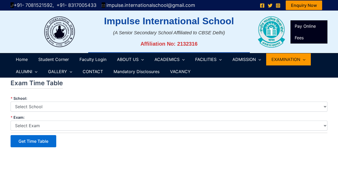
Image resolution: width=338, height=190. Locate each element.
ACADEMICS (167, 59)
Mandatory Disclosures (136, 71)
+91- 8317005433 (79, 5)
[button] (304, 5)
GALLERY (57, 71)
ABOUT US (128, 59)
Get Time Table (33, 141)
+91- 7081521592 (33, 5)
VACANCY (180, 71)
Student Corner (53, 59)
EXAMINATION (285, 59)
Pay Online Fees (305, 31)
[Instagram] (278, 5)
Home (22, 59)
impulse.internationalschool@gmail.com (150, 5)
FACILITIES (206, 59)
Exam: (18, 117)
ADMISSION (244, 59)
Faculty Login (92, 59)
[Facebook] (262, 5)
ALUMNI (24, 71)
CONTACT (93, 71)
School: (19, 98)
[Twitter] (270, 5)
